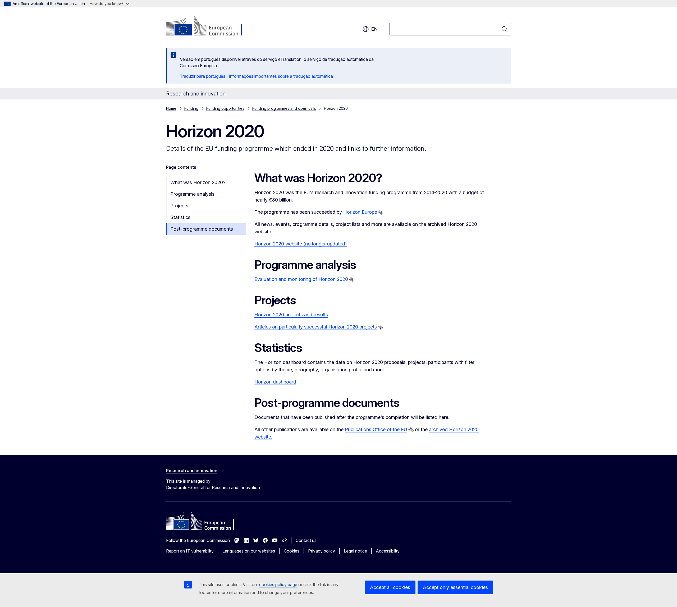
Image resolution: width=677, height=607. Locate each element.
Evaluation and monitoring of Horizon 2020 (301, 279)
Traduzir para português (202, 76)
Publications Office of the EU (376, 429)
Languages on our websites (248, 551)
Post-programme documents (201, 229)
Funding (191, 108)
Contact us (306, 540)
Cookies (291, 551)
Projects (179, 205)
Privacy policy (321, 551)
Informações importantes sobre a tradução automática (281, 76)
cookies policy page (278, 584)
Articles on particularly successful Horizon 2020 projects (315, 327)
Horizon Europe (360, 212)
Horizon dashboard (275, 382)
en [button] (374, 29)
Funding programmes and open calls (284, 108)
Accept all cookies (390, 587)
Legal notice (355, 551)
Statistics (180, 217)
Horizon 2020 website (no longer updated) (300, 244)
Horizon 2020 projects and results (291, 314)
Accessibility (388, 551)
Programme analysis (192, 194)
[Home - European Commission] (208, 26)
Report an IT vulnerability (190, 551)
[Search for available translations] (380, 212)
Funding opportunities (225, 108)
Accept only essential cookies (455, 587)
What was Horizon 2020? (197, 182)
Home (171, 108)
